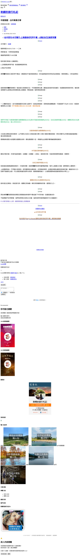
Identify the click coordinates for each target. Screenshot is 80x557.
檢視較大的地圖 (40, 249)
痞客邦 (12, 273)
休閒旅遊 (13, 24)
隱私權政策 (48, 535)
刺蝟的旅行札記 (9, 12)
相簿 (5, 27)
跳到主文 (3, 16)
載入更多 (3, 284)
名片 (5, 31)
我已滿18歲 (3, 554)
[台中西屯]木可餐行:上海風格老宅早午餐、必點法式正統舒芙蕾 (30, 37)
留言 (16, 273)
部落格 (6, 29)
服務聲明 (55, 535)
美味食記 (12, 277)
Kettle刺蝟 (3, 264)
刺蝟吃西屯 (13, 279)
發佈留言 (3, 294)
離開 (9, 554)
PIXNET (28, 535)
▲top (2, 282)
